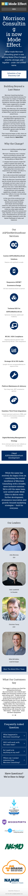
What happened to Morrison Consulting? (11, 736)
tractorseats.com (11, 692)
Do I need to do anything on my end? (11, 751)
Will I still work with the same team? (11, 743)
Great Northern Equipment (15, 711)
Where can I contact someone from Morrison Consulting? (11, 760)
